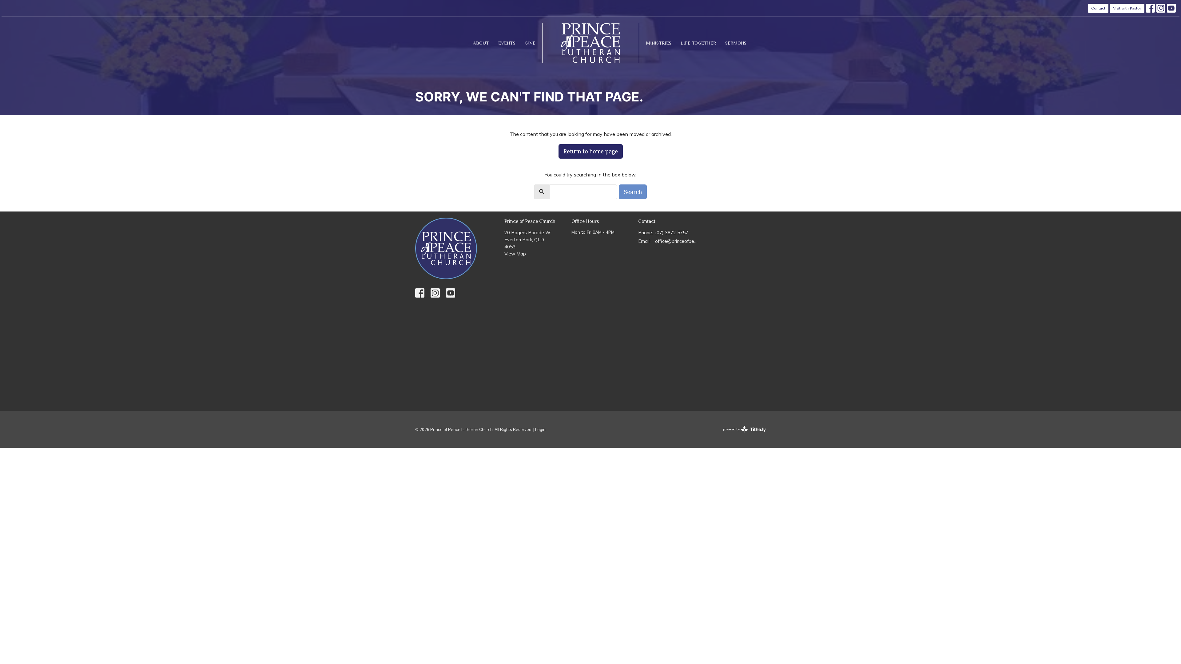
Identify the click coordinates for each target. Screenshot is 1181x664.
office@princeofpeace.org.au (677, 241)
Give (530, 42)
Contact (1098, 8)
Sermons (735, 42)
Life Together (698, 42)
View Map (515, 254)
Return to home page (590, 151)
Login (540, 429)
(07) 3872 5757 (671, 232)
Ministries (658, 42)
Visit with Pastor (1127, 8)
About (481, 42)
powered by (741, 434)
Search (633, 191)
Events (506, 42)
